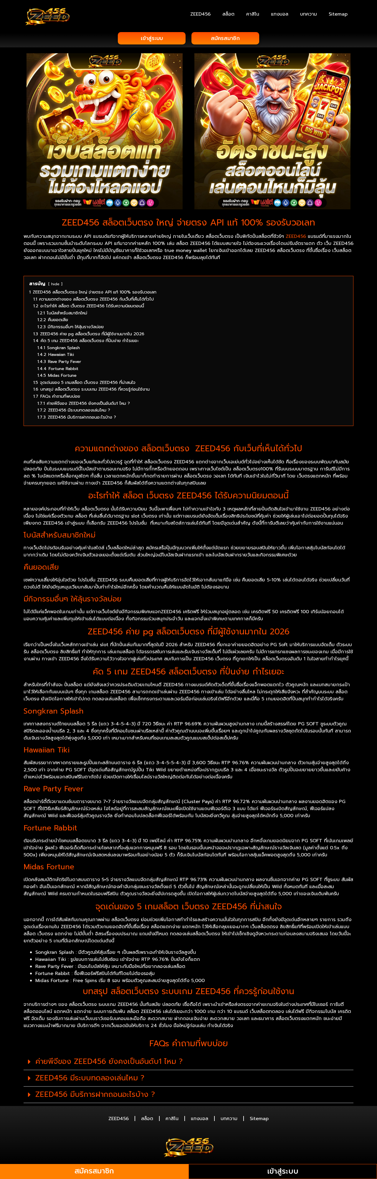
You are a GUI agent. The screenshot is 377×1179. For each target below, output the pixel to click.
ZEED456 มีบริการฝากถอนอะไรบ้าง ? (95, 1094)
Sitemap (338, 14)
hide (55, 284)
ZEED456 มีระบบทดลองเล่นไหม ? (89, 1078)
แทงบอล (279, 14)
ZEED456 (200, 14)
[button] (188, 1062)
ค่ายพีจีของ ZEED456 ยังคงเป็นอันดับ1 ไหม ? (109, 1061)
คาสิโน (252, 14)
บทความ (308, 14)
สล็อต (228, 14)
